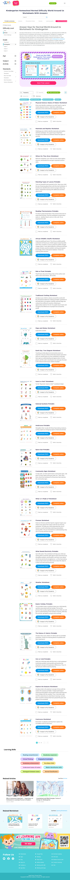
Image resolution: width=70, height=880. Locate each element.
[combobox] (27, 92)
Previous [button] (3, 791)
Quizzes (40, 21)
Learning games (50, 21)
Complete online (58, 112)
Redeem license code (58, 859)
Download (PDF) (43, 112)
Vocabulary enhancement (31, 763)
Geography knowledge (45, 759)
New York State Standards (7, 76)
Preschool (6, 42)
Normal (5, 32)
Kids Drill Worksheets (63, 21)
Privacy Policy (38, 875)
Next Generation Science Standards (8, 81)
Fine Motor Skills (49, 763)
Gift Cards (55, 856)
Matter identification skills (54, 767)
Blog (21, 859)
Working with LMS (41, 865)
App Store (22, 868)
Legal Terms (31, 875)
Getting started (40, 862)
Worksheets (23, 854)
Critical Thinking (28, 759)
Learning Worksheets (61, 810)
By (21, 92)
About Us (22, 862)
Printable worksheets (9, 21)
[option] (20, 791)
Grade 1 (5, 46)
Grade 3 (5, 51)
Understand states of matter (31, 767)
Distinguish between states (31, 771)
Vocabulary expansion (50, 755)
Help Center (39, 859)
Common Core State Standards (8, 72)
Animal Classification (51, 771)
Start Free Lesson (43, 83)
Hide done (38, 96)
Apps (21, 856)
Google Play (40, 854)
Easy (5, 30)
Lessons (20, 21)
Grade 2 (5, 48)
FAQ (54, 865)
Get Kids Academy (57, 854)
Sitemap (39, 856)
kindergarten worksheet (58, 39)
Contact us (23, 865)
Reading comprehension (30, 755)
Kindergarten (7, 44)
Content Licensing (57, 862)
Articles (65, 778)
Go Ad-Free (52, 3)
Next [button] (66, 791)
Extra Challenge (7, 35)
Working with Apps (41, 868)
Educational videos (30, 21)
